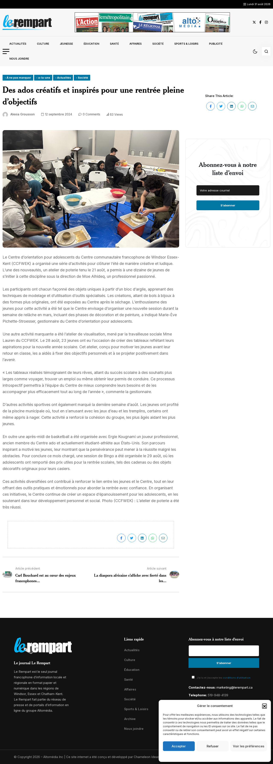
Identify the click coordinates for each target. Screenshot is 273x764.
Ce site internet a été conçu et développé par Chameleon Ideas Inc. (116, 757)
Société (158, 43)
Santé (114, 43)
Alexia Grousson (22, 114)
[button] (264, 706)
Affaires (135, 43)
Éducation (91, 43)
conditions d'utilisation (236, 677)
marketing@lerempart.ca (234, 687)
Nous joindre (19, 58)
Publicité (215, 43)
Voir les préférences (248, 746)
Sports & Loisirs (186, 43)
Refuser (213, 746)
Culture (43, 43)
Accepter (179, 746)
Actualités (17, 43)
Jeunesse (66, 43)
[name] (27, 22)
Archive (130, 719)
